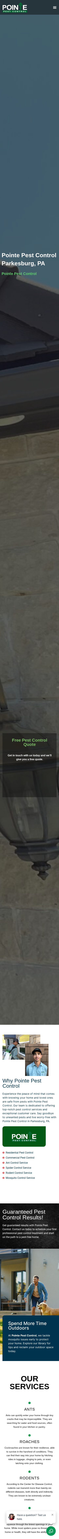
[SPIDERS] (29, 1508)
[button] (54, 7)
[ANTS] (29, 1403)
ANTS (29, 1409)
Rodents (29, 1478)
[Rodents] (29, 1472)
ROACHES (29, 1442)
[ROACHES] (29, 1435)
